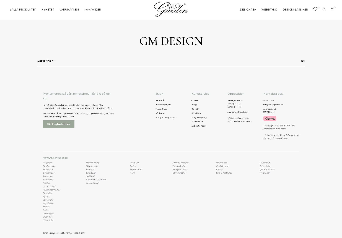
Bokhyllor (47, 193)
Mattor (46, 206)
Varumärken (69, 9)
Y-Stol (132, 173)
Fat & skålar (265, 166)
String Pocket (179, 173)
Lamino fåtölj (49, 186)
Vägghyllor (48, 203)
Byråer (46, 196)
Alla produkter (24, 9)
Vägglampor (92, 166)
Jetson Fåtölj (92, 183)
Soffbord (90, 176)
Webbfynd (269, 9)
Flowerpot (48, 169)
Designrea (248, 9)
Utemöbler (48, 220)
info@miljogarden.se (273, 104)
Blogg (194, 104)
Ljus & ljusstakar (267, 169)
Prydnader (265, 173)
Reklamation (197, 121)
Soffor (46, 210)
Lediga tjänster (198, 126)
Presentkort (161, 109)
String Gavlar (179, 166)
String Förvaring (180, 162)
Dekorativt (265, 162)
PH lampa (47, 176)
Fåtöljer (46, 183)
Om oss (194, 100)
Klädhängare (222, 166)
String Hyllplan (180, 169)
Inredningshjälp (163, 104)
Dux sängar (48, 213)
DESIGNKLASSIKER (295, 9)
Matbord (90, 169)
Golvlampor (48, 173)
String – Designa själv (166, 117)
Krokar (219, 169)
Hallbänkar (221, 162)
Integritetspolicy (199, 117)
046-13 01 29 (268, 100)
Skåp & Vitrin (135, 169)
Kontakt (195, 109)
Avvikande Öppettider (237, 112)
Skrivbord (90, 173)
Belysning (47, 162)
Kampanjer (92, 9)
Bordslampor (49, 166)
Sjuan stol (47, 217)
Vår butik (160, 113)
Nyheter (48, 9)
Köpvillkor (196, 113)
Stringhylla (48, 200)
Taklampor (48, 179)
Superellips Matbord (95, 179)
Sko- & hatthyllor (224, 173)
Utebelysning (92, 162)
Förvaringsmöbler (51, 190)
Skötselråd (160, 100)
